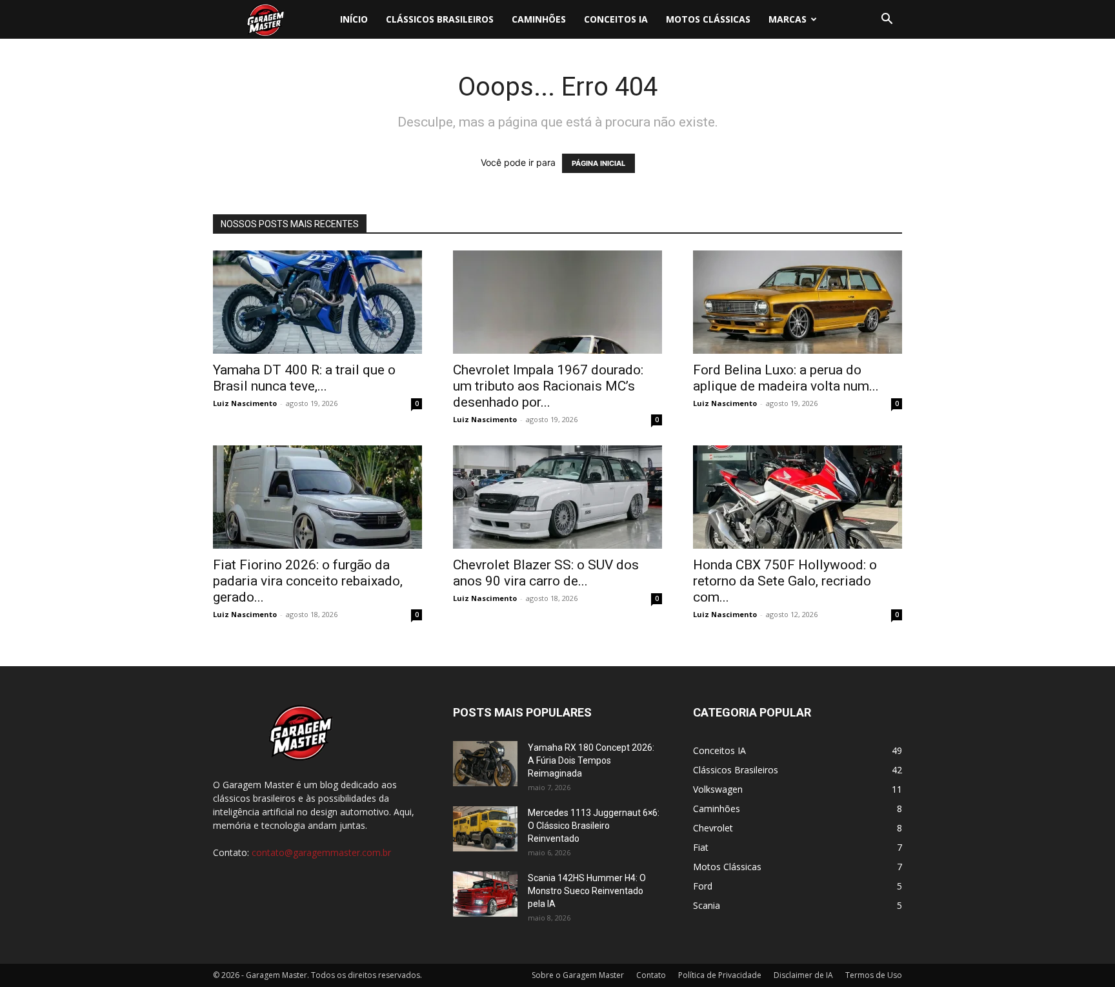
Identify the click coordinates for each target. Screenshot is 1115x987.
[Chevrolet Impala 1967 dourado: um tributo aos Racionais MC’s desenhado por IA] (557, 302)
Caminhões (539, 19)
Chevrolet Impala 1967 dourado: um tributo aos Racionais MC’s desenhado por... (548, 386)
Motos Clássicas (708, 19)
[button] (886, 20)
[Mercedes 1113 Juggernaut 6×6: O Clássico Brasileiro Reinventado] (485, 828)
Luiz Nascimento (245, 403)
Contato (651, 975)
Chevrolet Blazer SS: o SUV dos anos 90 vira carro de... (546, 573)
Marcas (787, 19)
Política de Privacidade (719, 975)
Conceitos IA (616, 19)
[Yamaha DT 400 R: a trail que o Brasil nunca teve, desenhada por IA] (317, 302)
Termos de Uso (873, 975)
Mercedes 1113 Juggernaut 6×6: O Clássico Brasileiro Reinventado (593, 826)
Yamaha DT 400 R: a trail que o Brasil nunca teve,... (304, 378)
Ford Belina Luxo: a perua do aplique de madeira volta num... (786, 378)
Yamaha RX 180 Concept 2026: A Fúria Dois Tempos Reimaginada (591, 760)
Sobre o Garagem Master (578, 975)
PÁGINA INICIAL (598, 163)
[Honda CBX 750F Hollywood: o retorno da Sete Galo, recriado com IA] (797, 497)
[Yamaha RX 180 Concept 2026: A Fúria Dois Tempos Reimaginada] (485, 763)
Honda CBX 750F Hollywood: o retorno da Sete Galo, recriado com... (785, 581)
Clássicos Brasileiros (440, 19)
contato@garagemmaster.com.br (321, 852)
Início (354, 19)
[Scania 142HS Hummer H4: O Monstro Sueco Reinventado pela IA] (485, 894)
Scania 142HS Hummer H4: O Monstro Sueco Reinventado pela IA (587, 891)
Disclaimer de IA (803, 975)
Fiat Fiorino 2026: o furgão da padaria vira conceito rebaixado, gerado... (308, 581)
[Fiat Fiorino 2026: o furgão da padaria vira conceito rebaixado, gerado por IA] (317, 497)
